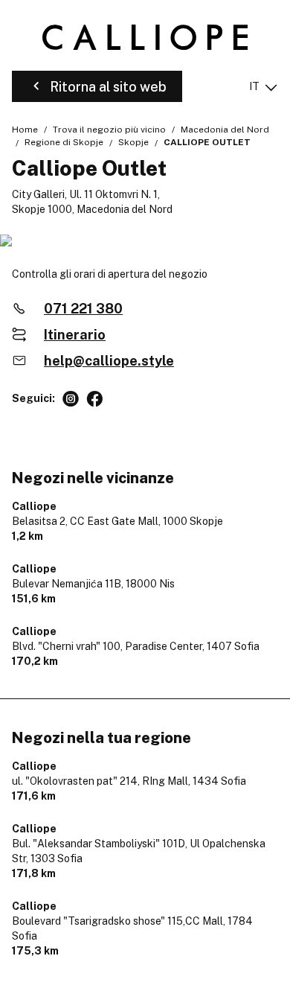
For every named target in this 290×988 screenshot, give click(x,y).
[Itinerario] (145, 242)
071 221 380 (83, 308)
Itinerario (75, 334)
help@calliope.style (109, 361)
